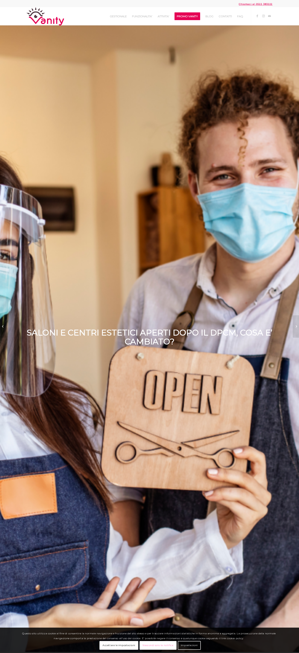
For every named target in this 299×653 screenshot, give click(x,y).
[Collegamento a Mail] (269, 16)
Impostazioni (189, 645)
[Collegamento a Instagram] (263, 16)
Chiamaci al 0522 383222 (256, 4)
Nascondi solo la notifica (158, 645)
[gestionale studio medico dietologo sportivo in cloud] (3, 326)
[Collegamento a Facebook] (257, 16)
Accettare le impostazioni (119, 645)
